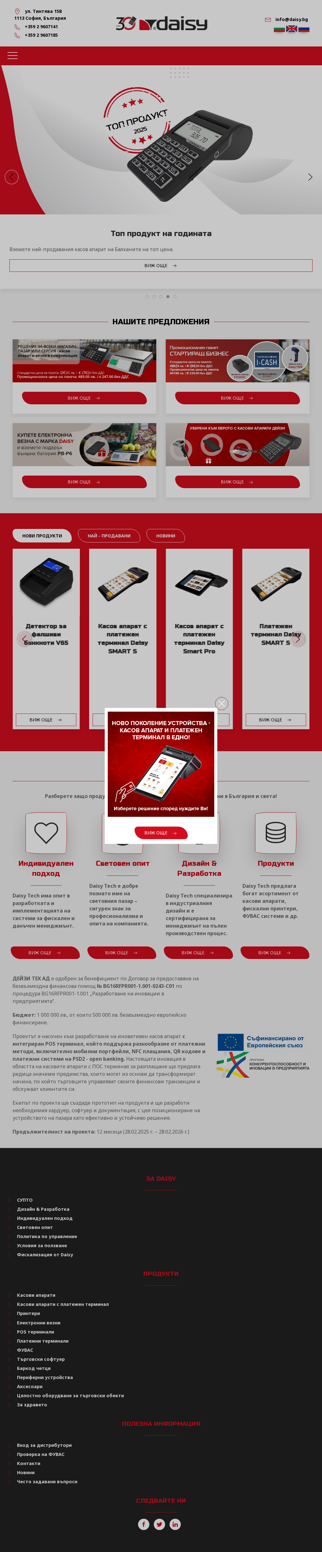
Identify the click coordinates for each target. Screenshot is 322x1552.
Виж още (156, 833)
